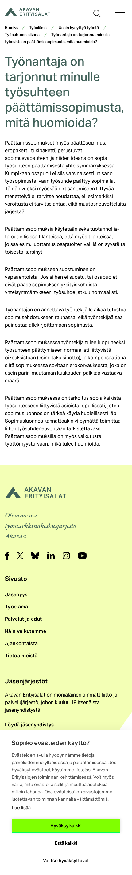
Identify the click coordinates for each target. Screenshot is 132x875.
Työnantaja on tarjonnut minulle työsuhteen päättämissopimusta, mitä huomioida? (57, 38)
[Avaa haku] (97, 13)
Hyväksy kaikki (66, 826)
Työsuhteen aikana (22, 35)
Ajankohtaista (21, 643)
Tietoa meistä (21, 656)
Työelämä (38, 28)
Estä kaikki (66, 843)
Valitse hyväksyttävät (66, 860)
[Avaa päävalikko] (121, 12)
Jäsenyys (16, 594)
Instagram (66, 555)
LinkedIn (51, 555)
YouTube (82, 555)
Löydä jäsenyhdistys (29, 725)
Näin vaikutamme (25, 631)
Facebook (7, 556)
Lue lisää (21, 808)
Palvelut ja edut (23, 619)
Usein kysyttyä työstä (79, 28)
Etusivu (11, 28)
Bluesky (35, 555)
